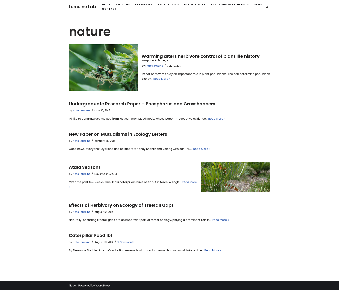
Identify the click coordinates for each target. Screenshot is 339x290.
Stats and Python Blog (230, 4)
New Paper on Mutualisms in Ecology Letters (118, 134)
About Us (122, 4)
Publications (195, 4)
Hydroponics (168, 4)
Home (106, 4)
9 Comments (125, 242)
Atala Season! (84, 167)
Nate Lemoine (154, 66)
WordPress (103, 285)
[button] (152, 4)
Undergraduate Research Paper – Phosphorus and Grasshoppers (142, 104)
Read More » (161, 79)
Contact (109, 9)
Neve (72, 285)
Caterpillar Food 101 (90, 235)
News (258, 4)
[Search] (267, 6)
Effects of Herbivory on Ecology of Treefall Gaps (121, 205)
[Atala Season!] (235, 177)
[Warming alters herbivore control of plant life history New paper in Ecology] (103, 67)
